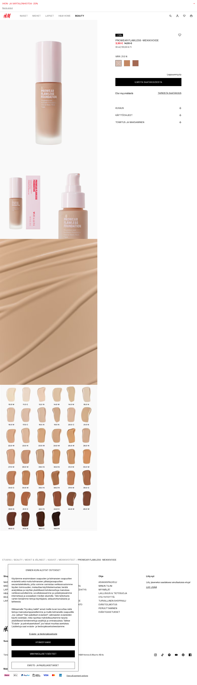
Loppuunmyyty (174, 74)
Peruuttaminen (107, 608)
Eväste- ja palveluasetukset (43, 665)
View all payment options (77, 676)
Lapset (49, 16)
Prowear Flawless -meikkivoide (97, 560)
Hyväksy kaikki (43, 642)
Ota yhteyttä (106, 597)
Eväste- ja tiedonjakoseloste (43, 634)
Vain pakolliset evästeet (43, 654)
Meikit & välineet (35, 560)
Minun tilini (105, 586)
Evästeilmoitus (107, 604)
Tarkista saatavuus (169, 93)
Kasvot (52, 560)
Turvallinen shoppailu (112, 601)
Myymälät (104, 589)
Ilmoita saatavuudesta (148, 82)
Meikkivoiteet (67, 560)
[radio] (118, 63)
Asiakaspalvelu (107, 582)
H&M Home (64, 16)
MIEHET (36, 16)
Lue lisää (151, 587)
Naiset (24, 16)
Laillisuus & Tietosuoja (112, 593)
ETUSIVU (7, 560)
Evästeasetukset (109, 612)
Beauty (79, 16)
